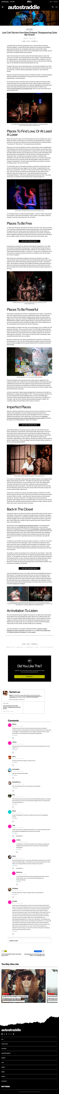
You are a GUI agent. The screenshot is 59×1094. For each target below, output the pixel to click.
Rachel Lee (26, 38)
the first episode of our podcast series (22, 88)
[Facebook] (4, 1034)
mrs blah (14, 901)
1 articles (20, 699)
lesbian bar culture (10, 647)
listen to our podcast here (43, 630)
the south (37, 647)
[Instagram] (2, 1034)
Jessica (14, 742)
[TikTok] (6, 1034)
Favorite (28, 41)
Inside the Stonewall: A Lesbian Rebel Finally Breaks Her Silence (15, 997)
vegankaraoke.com (13, 697)
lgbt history (29, 29)
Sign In (51, 1)
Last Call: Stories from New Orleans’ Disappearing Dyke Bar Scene (12, 707)
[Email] (11, 1034)
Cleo (13, 795)
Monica (14, 724)
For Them (12, 1)
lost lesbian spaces (29, 647)
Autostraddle (5, 1)
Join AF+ (35, 241)
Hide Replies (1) (19, 836)
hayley (14, 856)
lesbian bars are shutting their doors (28, 525)
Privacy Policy (32, 1091)
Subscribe (56, 1)
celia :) (14, 756)
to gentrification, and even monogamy (41, 529)
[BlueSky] (13, 1034)
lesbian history (19, 647)
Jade (13, 825)
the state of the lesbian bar (46, 647)
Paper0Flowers (16, 782)
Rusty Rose (5, 1001)
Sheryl (14, 811)
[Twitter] (8, 1034)
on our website (31, 632)
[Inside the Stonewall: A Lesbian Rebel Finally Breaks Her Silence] (23, 986)
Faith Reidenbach (13, 1001)
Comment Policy (37, 1091)
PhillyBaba (15, 888)
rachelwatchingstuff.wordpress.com (33, 696)
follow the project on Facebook (17, 632)
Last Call (37, 85)
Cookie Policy (27, 1091)
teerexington (15, 769)
